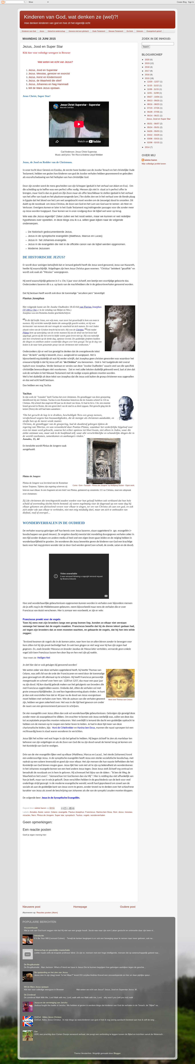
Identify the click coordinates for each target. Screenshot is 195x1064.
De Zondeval (30, 995)
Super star (59, 815)
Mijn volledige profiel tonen (154, 164)
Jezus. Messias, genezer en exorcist (49, 73)
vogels (86, 815)
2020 (147, 60)
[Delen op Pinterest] (73, 808)
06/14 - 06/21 (153, 116)
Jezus (42, 31)
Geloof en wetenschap (56, 31)
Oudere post (127, 906)
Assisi (40, 812)
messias (128, 812)
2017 (147, 71)
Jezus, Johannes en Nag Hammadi (48, 84)
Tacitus (79, 815)
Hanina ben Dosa (104, 812)
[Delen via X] (67, 808)
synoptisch (70, 815)
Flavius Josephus (76, 812)
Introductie (39, 936)
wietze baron (151, 160)
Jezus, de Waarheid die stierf (44, 80)
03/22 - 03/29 (153, 135)
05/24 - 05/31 (153, 127)
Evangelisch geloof (154, 31)
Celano (54, 812)
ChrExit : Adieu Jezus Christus (47, 1017)
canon (47, 812)
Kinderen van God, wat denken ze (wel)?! (71, 17)
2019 (147, 63)
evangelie (63, 812)
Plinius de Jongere (45, 815)
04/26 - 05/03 (153, 131)
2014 (147, 147)
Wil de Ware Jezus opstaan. (36, 987)
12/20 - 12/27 (153, 82)
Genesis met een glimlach (79, 31)
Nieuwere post (31, 906)
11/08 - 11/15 (153, 89)
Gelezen (139, 31)
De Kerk (130, 31)
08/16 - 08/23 (153, 104)
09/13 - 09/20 (153, 101)
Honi (115, 812)
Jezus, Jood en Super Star (159, 119)
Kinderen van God (29, 31)
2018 (147, 67)
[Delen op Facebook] (70, 808)
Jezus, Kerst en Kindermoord (45, 77)
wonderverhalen (98, 815)
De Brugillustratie (31, 964)
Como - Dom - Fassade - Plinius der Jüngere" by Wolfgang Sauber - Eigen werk (103, 485)
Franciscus (90, 812)
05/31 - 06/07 (153, 124)
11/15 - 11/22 (153, 85)
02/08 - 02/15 (153, 142)
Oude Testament (98, 31)
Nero (33, 815)
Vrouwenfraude (31, 928)
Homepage (80, 906)
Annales (33, 812)
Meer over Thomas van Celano (120, 700)
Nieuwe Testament (116, 31)
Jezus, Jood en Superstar (43, 70)
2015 (147, 78)
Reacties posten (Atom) (47, 913)
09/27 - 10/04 (153, 97)
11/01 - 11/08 (153, 93)
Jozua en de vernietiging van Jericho (50, 1003)
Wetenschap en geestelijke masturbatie (52, 950)
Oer (36, 1031)
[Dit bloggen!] (65, 808)
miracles (26, 815)
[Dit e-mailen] (62, 808)
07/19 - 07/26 (153, 108)
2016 (147, 75)
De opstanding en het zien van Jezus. (51, 972)
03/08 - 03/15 (153, 139)
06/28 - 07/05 (153, 112)
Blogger (117, 1053)
